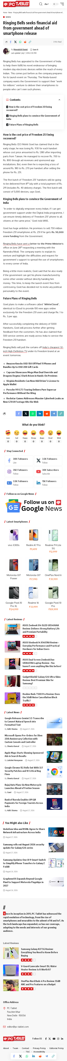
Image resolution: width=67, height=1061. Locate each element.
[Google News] (19, 483)
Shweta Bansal (13, 746)
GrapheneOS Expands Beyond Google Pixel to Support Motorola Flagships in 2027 (23, 882)
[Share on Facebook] (10, 41)
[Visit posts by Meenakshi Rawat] (6, 51)
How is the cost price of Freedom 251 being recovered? (29, 108)
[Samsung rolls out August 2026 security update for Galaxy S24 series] (56, 847)
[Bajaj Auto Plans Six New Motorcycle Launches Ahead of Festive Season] (54, 789)
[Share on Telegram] (46, 1056)
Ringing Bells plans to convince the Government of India (33, 117)
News (10, 12)
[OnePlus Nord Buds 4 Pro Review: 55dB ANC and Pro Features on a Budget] (11, 985)
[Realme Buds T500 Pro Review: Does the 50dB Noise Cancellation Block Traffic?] (12, 698)
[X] (48, 460)
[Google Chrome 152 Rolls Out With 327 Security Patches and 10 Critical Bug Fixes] (54, 772)
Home (5, 12)
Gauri (9, 792)
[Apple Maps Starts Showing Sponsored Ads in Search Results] (54, 757)
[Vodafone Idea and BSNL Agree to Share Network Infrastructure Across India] (56, 832)
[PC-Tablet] (16, 4)
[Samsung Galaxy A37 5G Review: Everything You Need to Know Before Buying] (11, 953)
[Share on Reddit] (25, 41)
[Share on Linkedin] (33, 1056)
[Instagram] (19, 471)
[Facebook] (19, 460)
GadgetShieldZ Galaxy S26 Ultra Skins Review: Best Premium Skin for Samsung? (42, 680)
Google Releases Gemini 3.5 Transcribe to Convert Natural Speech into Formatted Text (24, 721)
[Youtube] (48, 471)
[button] (40, 4)
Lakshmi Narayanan (15, 760)
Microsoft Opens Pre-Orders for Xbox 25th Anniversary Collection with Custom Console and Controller (23, 738)
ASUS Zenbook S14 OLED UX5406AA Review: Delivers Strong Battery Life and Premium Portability (41, 628)
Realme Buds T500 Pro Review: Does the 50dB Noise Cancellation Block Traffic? (41, 697)
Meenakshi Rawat (21, 49)
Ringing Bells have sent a (16, 243)
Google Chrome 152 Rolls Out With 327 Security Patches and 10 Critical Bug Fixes (24, 771)
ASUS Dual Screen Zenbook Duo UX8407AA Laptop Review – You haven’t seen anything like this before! (42, 663)
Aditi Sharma (12, 729)
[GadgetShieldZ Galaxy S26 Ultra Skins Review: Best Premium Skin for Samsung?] (12, 681)
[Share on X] (15, 41)
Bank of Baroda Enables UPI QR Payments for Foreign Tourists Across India (24, 803)
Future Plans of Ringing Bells (23, 124)
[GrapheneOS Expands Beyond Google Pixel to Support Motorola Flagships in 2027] (56, 881)
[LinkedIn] (48, 483)
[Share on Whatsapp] (20, 41)
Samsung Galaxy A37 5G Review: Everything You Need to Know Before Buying (39, 952)
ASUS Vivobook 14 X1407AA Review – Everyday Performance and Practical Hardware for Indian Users (41, 645)
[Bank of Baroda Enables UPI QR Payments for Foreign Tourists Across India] (54, 804)
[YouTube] (54, 1039)
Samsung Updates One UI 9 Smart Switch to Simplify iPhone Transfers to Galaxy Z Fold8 (24, 863)
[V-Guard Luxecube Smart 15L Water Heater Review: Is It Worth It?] (11, 970)
